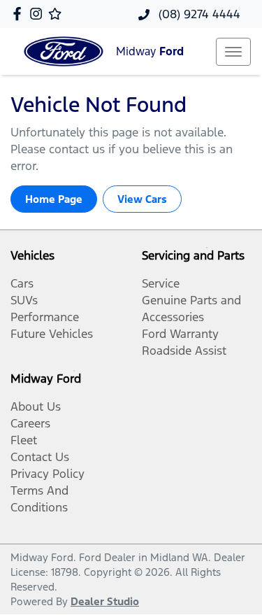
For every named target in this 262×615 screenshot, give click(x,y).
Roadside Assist (184, 350)
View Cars (142, 199)
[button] (233, 52)
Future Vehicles (51, 333)
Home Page (53, 199)
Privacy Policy (47, 473)
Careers (30, 423)
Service (161, 283)
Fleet (23, 440)
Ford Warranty (180, 333)
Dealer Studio (105, 601)
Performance (44, 317)
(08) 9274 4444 (197, 14)
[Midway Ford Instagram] (38, 13)
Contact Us (39, 457)
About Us (35, 406)
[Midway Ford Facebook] (19, 13)
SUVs (24, 300)
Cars (22, 283)
